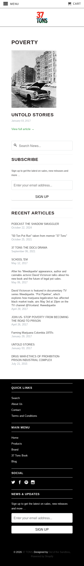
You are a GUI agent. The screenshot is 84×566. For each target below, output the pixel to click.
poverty (24, 42)
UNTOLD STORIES (32, 114)
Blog (14, 461)
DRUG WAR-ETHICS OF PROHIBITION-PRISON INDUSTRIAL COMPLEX (35, 358)
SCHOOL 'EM (19, 259)
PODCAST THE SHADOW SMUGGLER (35, 223)
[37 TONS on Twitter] (13, 482)
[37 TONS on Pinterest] (26, 482)
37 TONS (27, 552)
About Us (16, 404)
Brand (14, 449)
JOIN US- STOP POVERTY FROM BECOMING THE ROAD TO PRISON (40, 319)
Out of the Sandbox (59, 552)
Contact (16, 409)
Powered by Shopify (42, 556)
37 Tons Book (19, 455)
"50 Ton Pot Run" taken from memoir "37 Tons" (39, 235)
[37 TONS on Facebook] (20, 482)
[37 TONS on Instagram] (33, 482)
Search (15, 398)
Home (14, 437)
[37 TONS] (42, 17)
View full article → (22, 129)
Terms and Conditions (24, 415)
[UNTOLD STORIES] (33, 108)
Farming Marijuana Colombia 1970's (32, 332)
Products (16, 443)
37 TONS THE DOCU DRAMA (29, 247)
